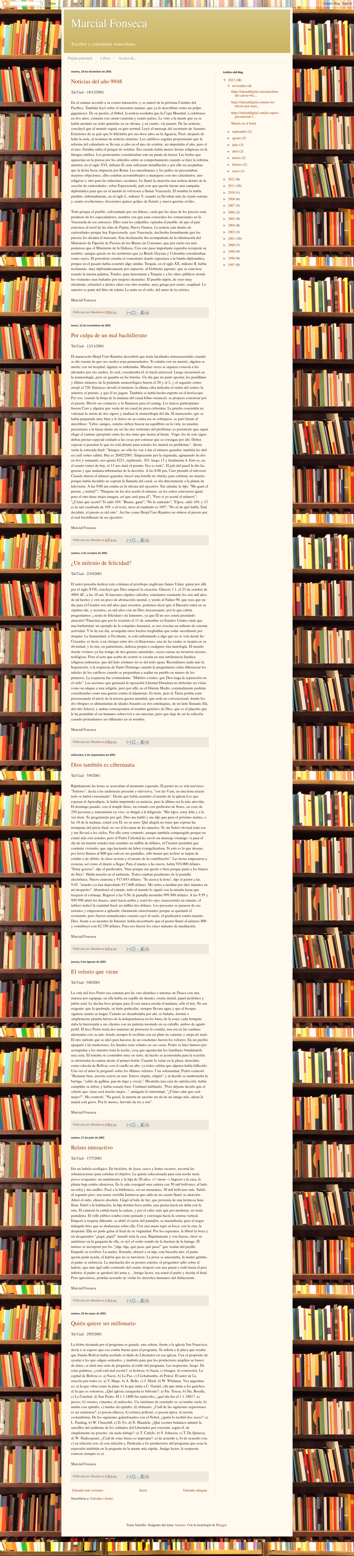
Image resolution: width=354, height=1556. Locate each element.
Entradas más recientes (87, 1490)
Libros (105, 57)
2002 (232, 232)
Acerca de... (127, 57)
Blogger (221, 1525)
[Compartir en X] (138, 312)
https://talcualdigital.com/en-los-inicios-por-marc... (253, 104)
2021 (232, 179)
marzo (237, 157)
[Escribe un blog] (133, 312)
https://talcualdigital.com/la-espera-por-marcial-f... (255, 114)
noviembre (240, 85)
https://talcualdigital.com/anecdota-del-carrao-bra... (255, 93)
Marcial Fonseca (109, 22)
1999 (232, 251)
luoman (180, 1525)
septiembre (240, 131)
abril (235, 151)
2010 (232, 192)
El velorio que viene (94, 971)
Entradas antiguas (195, 1490)
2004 (232, 225)
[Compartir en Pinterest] (147, 312)
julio (235, 144)
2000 (232, 245)
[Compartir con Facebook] (142, 312)
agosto (237, 138)
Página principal (80, 57)
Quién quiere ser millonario (103, 1323)
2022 (232, 80)
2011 (232, 185)
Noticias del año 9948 (96, 81)
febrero (237, 164)
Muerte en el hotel (243, 123)
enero (236, 171)
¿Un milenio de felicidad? (101, 563)
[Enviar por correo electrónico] (128, 312)
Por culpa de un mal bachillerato (109, 335)
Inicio (143, 1490)
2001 (232, 238)
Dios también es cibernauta (103, 764)
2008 (232, 199)
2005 (232, 218)
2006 (232, 212)
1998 (232, 258)
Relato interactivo (92, 1147)
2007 (232, 205)
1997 (232, 264)
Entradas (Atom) (101, 1498)
